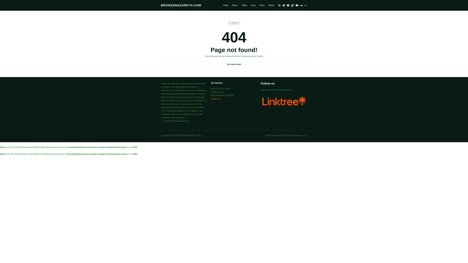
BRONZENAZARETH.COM (181, 5)
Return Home (234, 64)
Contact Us (215, 99)
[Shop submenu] (237, 5)
